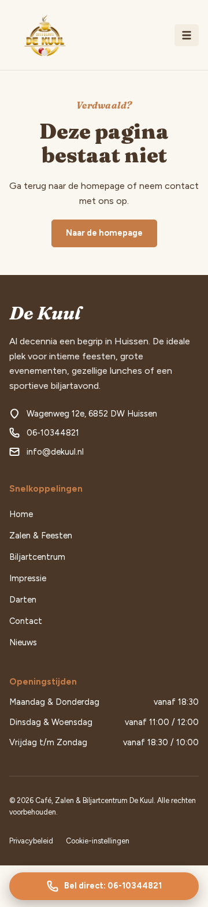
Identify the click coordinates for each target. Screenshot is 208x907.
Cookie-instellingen (97, 841)
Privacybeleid (31, 841)
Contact (25, 621)
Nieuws (23, 642)
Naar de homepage (104, 233)
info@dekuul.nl (55, 452)
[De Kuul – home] (44, 35)
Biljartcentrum (37, 557)
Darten (22, 599)
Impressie (27, 578)
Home (21, 514)
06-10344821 (53, 433)
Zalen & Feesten (40, 535)
